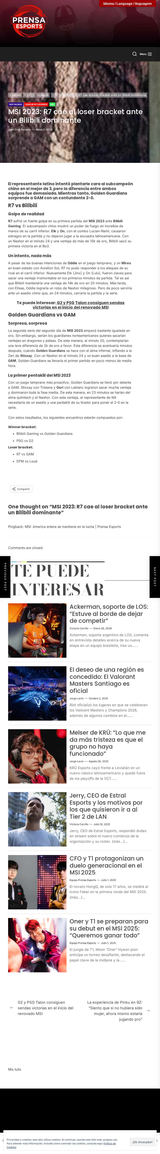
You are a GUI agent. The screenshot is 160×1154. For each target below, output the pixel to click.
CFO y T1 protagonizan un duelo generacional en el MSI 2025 (107, 865)
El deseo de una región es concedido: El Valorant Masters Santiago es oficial (107, 680)
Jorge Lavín (77, 698)
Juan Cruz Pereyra (19, 129)
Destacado (15, 104)
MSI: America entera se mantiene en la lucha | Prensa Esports (73, 527)
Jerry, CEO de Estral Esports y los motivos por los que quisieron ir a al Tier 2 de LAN (106, 806)
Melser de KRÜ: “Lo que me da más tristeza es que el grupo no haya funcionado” (108, 743)
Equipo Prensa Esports (83, 880)
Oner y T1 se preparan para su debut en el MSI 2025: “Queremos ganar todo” (109, 928)
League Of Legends (36, 104)
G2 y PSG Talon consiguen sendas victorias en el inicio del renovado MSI (79, 305)
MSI (52, 104)
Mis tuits (14, 1069)
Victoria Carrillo (79, 628)
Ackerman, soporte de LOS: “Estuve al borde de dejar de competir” (109, 614)
